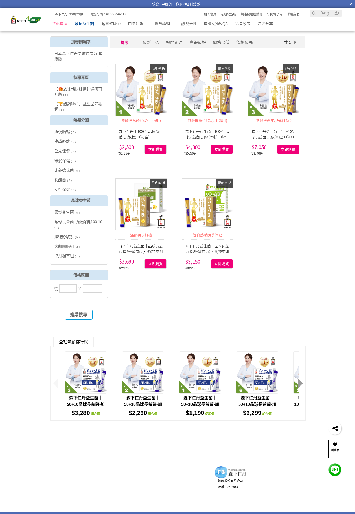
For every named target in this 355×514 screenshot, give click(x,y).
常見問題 (101, 496)
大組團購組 (67, 246)
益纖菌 (159, 432)
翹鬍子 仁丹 (93, 432)
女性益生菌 (138, 432)
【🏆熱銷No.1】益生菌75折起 (78, 106)
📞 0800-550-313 (180, 484)
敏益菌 (274, 432)
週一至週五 (175, 490)
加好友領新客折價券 (283, 485)
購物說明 (65, 476)
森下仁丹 (214, 441)
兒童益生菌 (67, 432)
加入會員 (210, 14)
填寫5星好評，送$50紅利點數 (176, 4)
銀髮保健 (65, 160)
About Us (135, 476)
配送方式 (68, 496)
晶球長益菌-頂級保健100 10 (78, 224)
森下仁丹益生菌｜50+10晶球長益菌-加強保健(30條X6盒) (257, 404)
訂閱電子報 (274, 14)
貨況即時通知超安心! (283, 492)
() (327, 13)
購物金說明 (103, 502)
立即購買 (155, 149)
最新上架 (151, 42)
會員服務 (98, 476)
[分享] (334, 428)
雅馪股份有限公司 (230, 485)
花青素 (80, 441)
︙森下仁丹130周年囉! (67, 14)
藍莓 (198, 441)
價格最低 (221, 42)
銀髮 (173, 432)
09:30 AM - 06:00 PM (182, 496)
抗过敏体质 (315, 432)
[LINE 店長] (334, 469)
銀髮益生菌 (67, 212)
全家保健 (65, 151)
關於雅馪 (138, 484)
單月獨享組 (67, 256)
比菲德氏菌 (67, 170)
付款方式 (68, 490)
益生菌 (258, 432)
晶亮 (186, 432)
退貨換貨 (68, 502)
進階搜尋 (78, 314)
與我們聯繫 (173, 476)
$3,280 (85, 412)
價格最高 (244, 42)
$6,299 (257, 412)
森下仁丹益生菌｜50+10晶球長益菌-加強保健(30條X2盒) (143, 404)
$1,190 (200, 412)
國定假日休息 (177, 502)
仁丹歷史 (138, 490)
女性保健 (65, 189)
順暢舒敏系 (67, 236)
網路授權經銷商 (251, 14)
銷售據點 (138, 496)
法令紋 (63, 441)
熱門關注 (174, 42)
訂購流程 (68, 484)
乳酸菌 (63, 180)
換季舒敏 (65, 141)
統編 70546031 (229, 492)
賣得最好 (197, 42)
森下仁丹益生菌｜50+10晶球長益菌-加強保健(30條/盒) (200, 404)
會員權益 (101, 490)
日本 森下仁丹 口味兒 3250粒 (221, 432)
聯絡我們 (293, 14)
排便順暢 (65, 132)
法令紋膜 (293, 432)
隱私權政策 (139, 502)
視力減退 (116, 432)
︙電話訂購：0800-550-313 (106, 14)
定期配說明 (228, 14)
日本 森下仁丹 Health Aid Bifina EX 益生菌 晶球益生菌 (140, 441)
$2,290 (143, 412)
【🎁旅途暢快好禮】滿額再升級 (78, 92)
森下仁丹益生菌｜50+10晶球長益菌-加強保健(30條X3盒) (86, 404)
